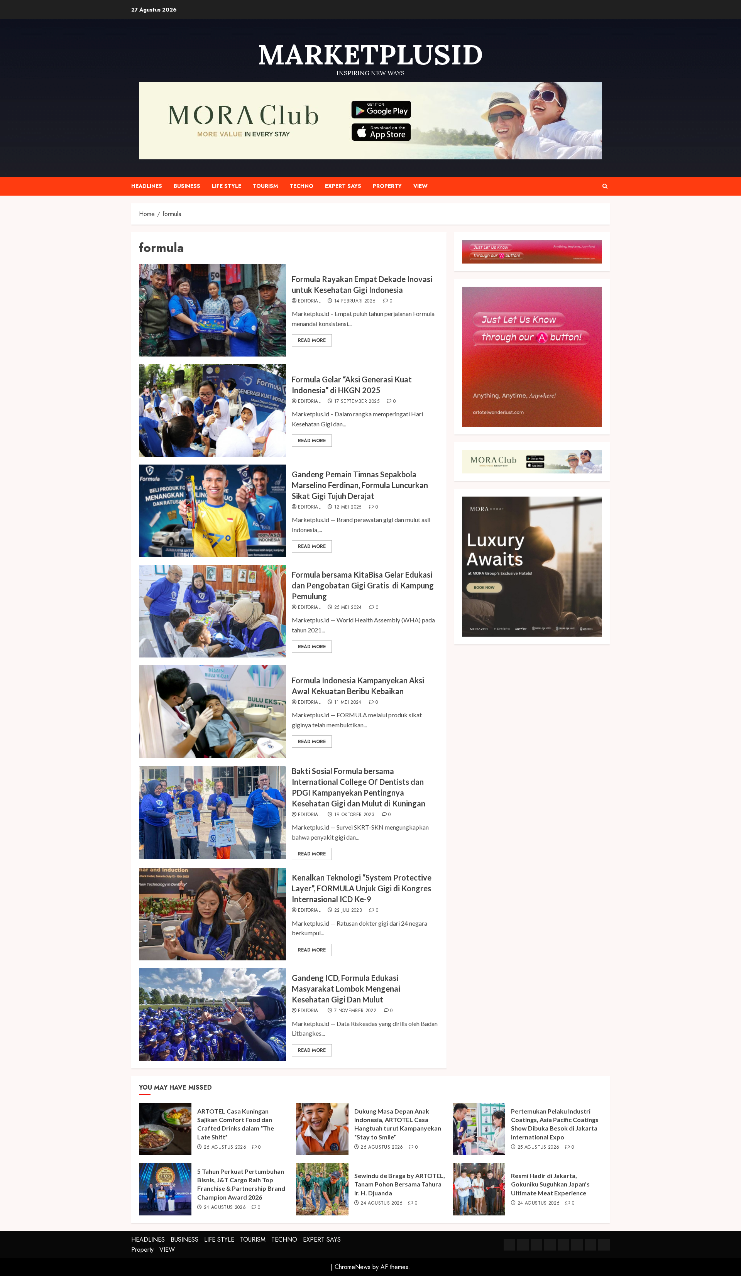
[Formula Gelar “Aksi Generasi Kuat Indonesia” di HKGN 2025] (212, 410)
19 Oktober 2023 (354, 815)
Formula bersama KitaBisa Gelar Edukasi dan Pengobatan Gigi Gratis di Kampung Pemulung (363, 585)
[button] (605, 186)
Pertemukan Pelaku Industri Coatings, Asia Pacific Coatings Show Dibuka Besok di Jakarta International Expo (555, 1124)
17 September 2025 (356, 402)
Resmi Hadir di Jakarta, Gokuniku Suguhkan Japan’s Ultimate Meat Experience (550, 1184)
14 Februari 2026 (355, 301)
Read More (312, 340)
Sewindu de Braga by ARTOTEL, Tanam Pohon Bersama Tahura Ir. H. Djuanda (399, 1184)
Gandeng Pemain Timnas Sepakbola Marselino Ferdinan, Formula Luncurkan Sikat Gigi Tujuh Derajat (360, 485)
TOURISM (265, 186)
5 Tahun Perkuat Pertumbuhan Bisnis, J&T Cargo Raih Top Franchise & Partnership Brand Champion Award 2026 (241, 1184)
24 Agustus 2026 (225, 1208)
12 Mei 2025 (348, 507)
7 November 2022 (355, 1011)
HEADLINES (146, 186)
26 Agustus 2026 (225, 1147)
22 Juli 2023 (348, 911)
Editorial (309, 301)
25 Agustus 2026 (538, 1147)
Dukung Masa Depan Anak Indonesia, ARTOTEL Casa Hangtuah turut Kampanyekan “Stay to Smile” (397, 1124)
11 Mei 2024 (348, 703)
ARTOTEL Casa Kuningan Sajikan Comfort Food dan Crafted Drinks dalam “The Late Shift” (235, 1124)
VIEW (420, 186)
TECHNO (301, 186)
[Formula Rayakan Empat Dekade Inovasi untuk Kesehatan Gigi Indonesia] (212, 310)
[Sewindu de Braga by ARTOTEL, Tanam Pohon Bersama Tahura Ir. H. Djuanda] (322, 1189)
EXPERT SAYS (343, 186)
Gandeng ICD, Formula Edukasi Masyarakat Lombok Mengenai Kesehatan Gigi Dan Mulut (346, 988)
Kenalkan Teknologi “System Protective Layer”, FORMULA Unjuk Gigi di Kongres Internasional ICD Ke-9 (361, 888)
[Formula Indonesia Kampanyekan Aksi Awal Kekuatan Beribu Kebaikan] (212, 711)
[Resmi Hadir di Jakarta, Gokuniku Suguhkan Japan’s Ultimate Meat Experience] (479, 1189)
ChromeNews (352, 1266)
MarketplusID (370, 54)
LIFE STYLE (226, 186)
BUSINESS (187, 186)
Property (387, 186)
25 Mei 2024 (348, 608)
